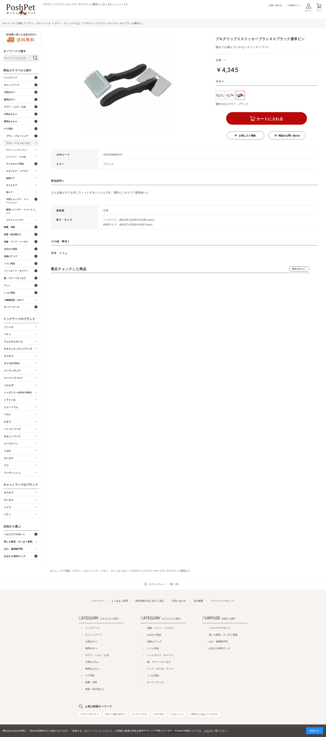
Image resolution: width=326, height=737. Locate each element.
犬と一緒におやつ (115, 714)
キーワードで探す (14, 51)
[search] (35, 58)
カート (319, 10)
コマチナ (158, 714)
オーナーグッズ (155, 682)
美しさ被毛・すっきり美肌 (223, 634)
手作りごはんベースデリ (204, 714)
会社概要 (198, 601)
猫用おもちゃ (92, 668)
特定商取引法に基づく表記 (149, 601)
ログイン (308, 10)
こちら (207, 730)
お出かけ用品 (154, 634)
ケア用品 (90, 675)
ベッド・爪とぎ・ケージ (160, 668)
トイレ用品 (153, 648)
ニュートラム (139, 714)
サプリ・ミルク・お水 (97, 655)
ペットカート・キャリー (160, 655)
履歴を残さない (299, 269)
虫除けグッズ (154, 641)
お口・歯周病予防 (218, 641)
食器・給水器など (94, 689)
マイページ (98, 601)
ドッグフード (92, 628)
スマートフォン (156, 584)
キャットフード (93, 634)
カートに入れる (269, 119)
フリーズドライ (90, 714)
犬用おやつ (91, 641)
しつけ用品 (153, 675)
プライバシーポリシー (222, 601)
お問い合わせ (275, 5)
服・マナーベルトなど (159, 662)
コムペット (177, 714)
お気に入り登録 (247, 135)
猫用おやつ (91, 648)
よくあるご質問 (119, 601)
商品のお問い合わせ (289, 135)
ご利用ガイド (293, 5)
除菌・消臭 (91, 682)
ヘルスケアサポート (219, 628)
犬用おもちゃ (92, 662)
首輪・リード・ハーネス (160, 628)
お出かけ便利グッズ (219, 648)
